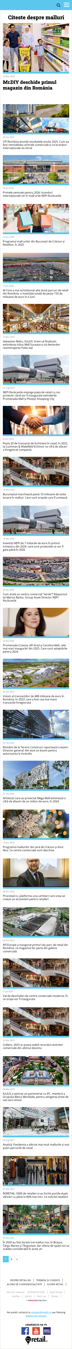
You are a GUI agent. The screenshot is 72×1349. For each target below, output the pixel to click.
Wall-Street (56, 1292)
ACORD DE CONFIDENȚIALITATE (24, 1284)
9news (54, 1296)
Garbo (28, 1296)
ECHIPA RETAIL (55, 1284)
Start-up (41, 1296)
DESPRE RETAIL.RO (20, 1280)
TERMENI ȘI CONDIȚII (48, 1280)
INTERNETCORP (36, 1292)
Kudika (16, 1296)
